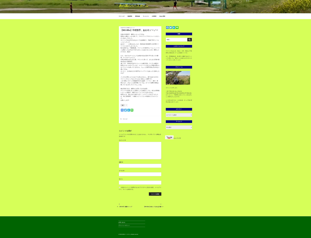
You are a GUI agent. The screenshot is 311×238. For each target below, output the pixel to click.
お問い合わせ (121, 222)
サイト (121, 179)
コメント (122, 140)
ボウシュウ (132, 27)
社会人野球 (162, 16)
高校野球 (130, 16)
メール (121, 170)
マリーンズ (121, 16)
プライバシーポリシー (124, 225)
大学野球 (154, 16)
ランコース (146, 16)
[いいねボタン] (123, 105)
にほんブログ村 (177, 138)
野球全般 (137, 16)
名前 (121, 162)
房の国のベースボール (134, 5)
